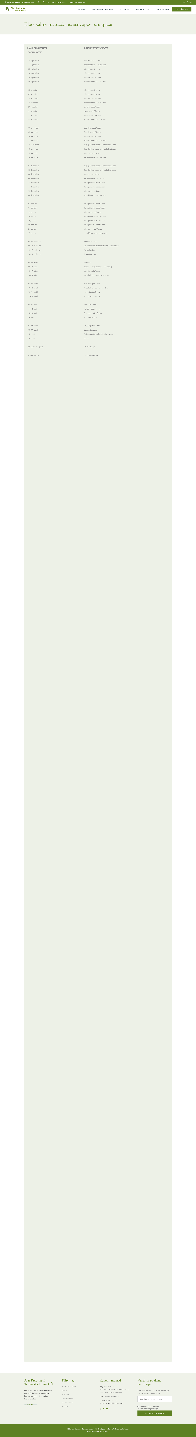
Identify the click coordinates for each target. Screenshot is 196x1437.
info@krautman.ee (112, 1396)
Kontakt (65, 1406)
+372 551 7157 (111, 1400)
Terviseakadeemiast (69, 1386)
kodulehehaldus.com (102, 1432)
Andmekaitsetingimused (121, 1429)
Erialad (64, 1391)
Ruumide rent (67, 1403)
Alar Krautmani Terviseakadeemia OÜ (84, 1429)
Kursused (65, 1395)
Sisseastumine (67, 1399)
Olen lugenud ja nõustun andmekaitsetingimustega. (148, 1407)
